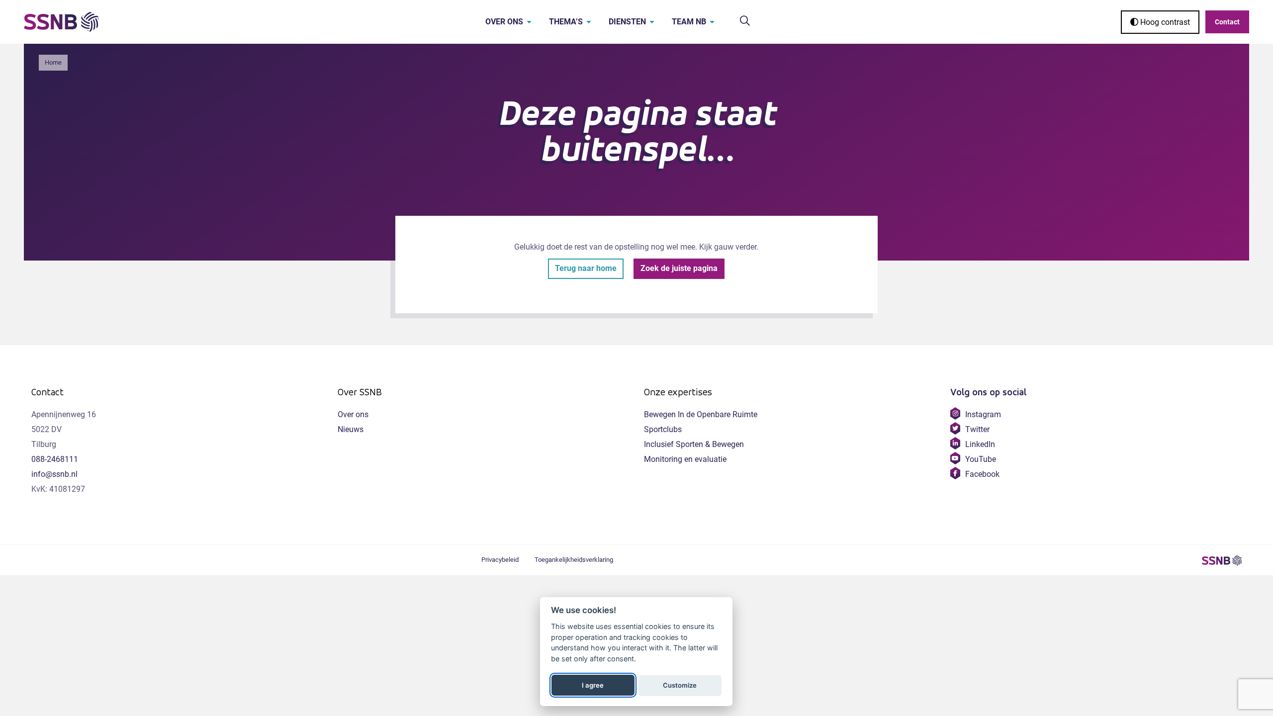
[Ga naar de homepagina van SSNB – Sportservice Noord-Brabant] (61, 21)
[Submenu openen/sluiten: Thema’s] (589, 22)
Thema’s (566, 21)
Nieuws (351, 429)
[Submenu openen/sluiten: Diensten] (652, 22)
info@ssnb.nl (54, 474)
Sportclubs (663, 429)
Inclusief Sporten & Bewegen (694, 444)
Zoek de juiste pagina (679, 268)
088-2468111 (54, 459)
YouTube (980, 459)
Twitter (977, 429)
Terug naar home (586, 268)
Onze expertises (678, 392)
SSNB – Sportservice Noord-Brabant (1222, 560)
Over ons (504, 21)
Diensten (627, 21)
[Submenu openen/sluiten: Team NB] (712, 22)
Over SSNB (360, 392)
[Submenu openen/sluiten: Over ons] (529, 22)
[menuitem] (501, 22)
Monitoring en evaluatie (685, 459)
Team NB (689, 21)
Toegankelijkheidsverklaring (574, 559)
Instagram (983, 414)
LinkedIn (980, 444)
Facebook (982, 474)
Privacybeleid (500, 559)
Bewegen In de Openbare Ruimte (700, 414)
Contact (1227, 22)
